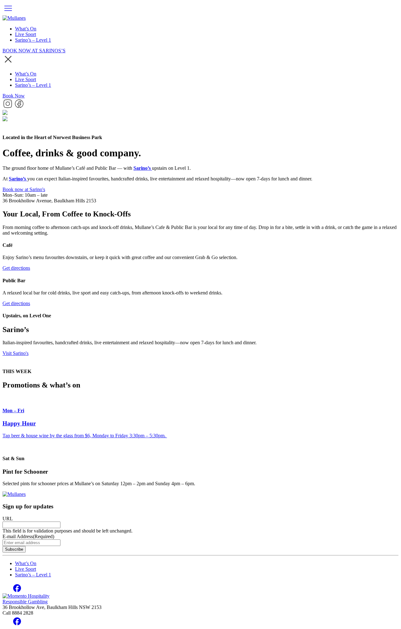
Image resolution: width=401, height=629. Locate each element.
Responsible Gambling (25, 601)
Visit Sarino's (16, 353)
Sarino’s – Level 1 (33, 40)
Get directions (16, 268)
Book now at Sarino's (24, 189)
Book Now (14, 95)
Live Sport (25, 34)
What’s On (25, 28)
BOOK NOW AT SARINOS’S (34, 50)
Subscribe (14, 549)
